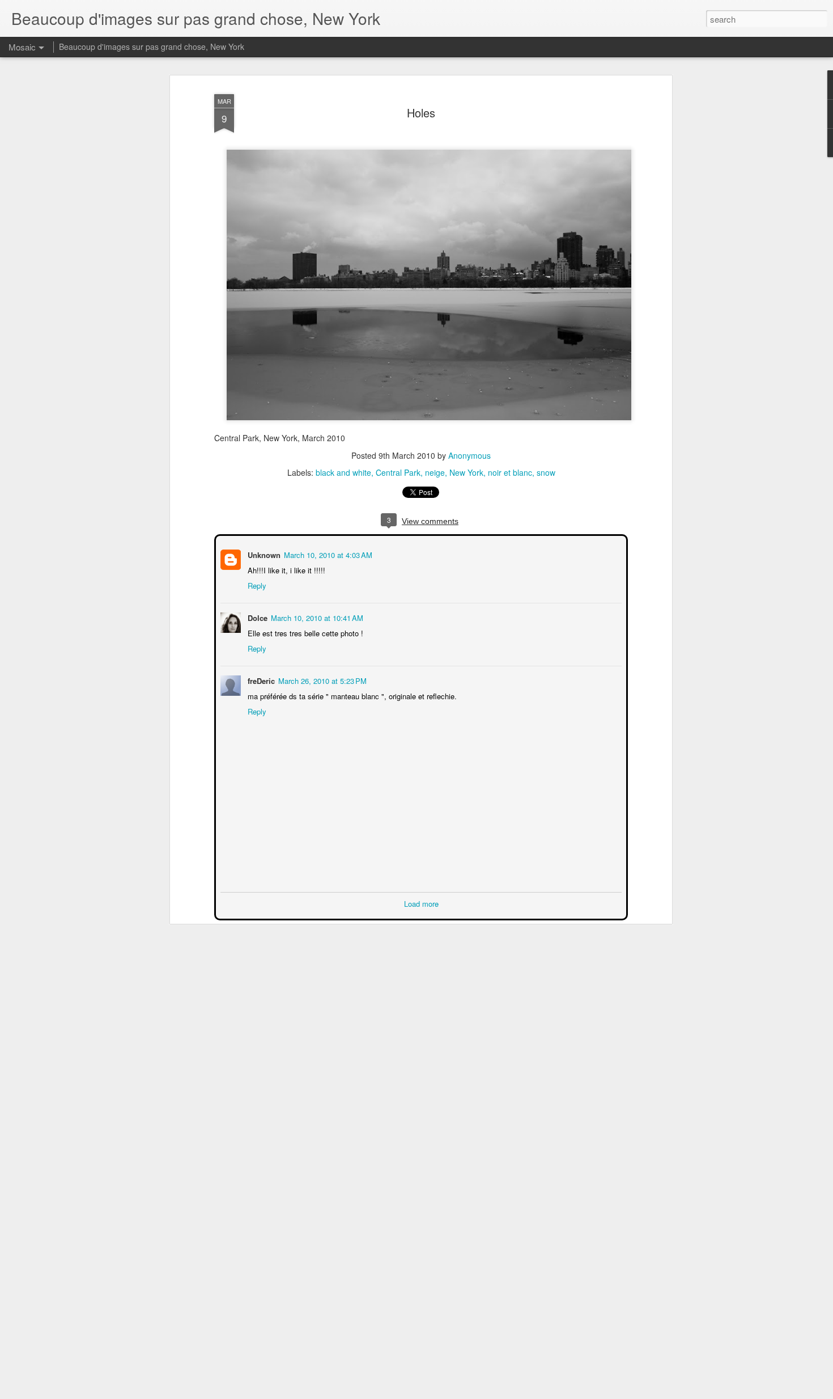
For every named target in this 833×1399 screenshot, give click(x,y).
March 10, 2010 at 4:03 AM (327, 553)
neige (435, 472)
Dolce (256, 616)
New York (466, 472)
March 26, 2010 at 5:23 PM (321, 679)
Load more (421, 902)
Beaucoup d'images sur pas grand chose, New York (151, 46)
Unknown (262, 553)
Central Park (398, 472)
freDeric (260, 679)
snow (546, 472)
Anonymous (469, 455)
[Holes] (429, 427)
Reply (255, 584)
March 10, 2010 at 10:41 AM (316, 616)
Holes (421, 112)
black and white (343, 472)
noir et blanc (510, 472)
